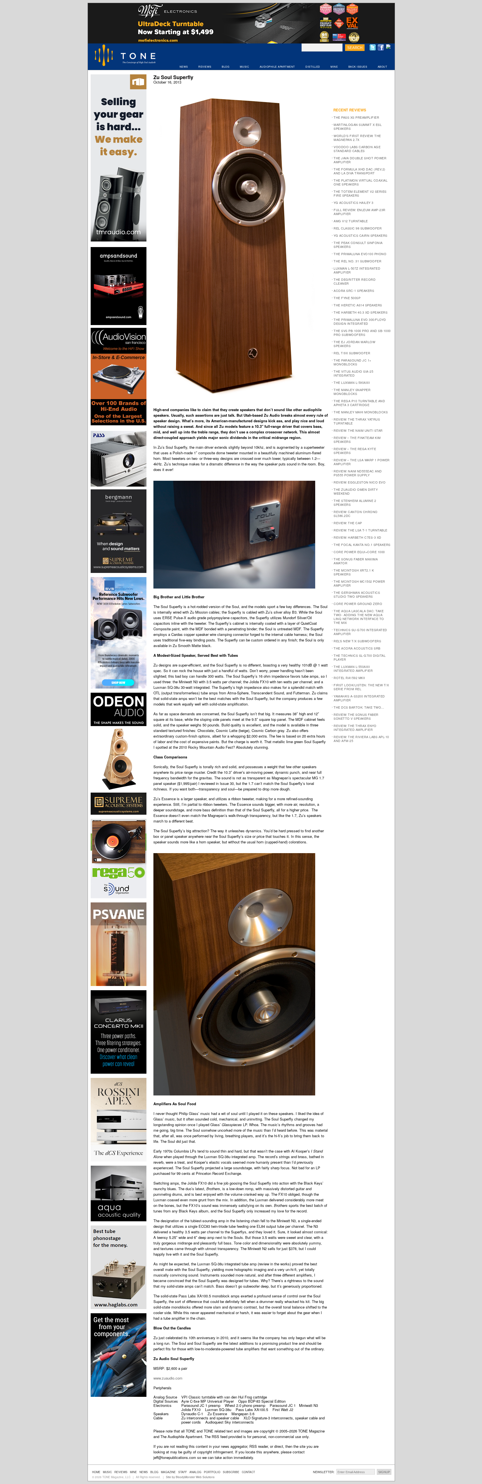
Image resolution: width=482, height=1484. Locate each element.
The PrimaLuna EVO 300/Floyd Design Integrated (360, 321)
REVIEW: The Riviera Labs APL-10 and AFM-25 (361, 738)
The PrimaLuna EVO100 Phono (360, 254)
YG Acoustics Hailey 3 (353, 202)
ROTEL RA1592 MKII (349, 677)
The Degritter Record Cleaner (354, 281)
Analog (195, 1472)
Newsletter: (323, 1472)
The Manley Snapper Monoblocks (352, 391)
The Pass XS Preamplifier (356, 117)
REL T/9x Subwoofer (352, 353)
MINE (334, 67)
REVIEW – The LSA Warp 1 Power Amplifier (362, 462)
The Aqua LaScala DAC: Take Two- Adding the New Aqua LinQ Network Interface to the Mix (359, 617)
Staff (182, 1472)
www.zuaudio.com (167, 1378)
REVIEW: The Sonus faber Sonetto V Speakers (356, 716)
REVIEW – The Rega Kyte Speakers (355, 450)
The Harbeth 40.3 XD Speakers (360, 312)
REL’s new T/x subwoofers (357, 641)
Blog (154, 1472)
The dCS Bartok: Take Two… (359, 707)
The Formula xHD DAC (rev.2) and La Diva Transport (359, 171)
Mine (133, 1472)
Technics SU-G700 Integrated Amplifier (360, 632)
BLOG (225, 67)
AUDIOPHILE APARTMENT (277, 67)
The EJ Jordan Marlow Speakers (354, 344)
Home (96, 1472)
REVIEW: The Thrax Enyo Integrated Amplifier (355, 727)
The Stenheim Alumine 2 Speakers (355, 502)
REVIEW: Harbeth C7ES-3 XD (357, 537)
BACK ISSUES (357, 67)
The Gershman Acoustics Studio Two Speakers (357, 594)
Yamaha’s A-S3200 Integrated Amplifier (359, 698)
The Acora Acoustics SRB (357, 648)
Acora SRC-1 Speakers (354, 290)
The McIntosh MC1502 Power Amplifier (359, 583)
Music (107, 1472)
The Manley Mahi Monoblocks (361, 412)
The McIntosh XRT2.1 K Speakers (354, 572)
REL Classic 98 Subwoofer (358, 228)
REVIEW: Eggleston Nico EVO (359, 482)
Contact (248, 1472)
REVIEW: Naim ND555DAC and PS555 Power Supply (358, 473)
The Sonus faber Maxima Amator (356, 561)
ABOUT (382, 67)
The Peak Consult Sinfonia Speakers (358, 244)
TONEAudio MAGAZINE (125, 56)
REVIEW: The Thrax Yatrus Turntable (357, 421)
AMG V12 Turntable (351, 221)
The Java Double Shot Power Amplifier (360, 160)
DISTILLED (312, 67)
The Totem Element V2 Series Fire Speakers (360, 193)
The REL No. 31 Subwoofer (357, 261)
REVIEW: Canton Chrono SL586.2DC (356, 513)
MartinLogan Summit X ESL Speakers (358, 126)
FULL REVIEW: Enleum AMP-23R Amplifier (359, 212)
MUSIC (244, 67)
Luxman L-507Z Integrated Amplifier (357, 270)
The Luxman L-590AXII (352, 382)
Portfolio (212, 1472)
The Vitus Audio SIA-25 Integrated (353, 373)
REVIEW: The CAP (348, 523)
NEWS (184, 67)
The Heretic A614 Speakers (358, 305)
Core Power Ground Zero (358, 603)
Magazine (168, 1472)
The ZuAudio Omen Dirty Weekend (356, 491)
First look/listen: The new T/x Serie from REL (361, 687)
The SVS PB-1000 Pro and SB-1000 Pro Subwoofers (362, 332)
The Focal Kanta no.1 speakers (362, 544)
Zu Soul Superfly (173, 77)
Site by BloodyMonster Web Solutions (190, 1477)
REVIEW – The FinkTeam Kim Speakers (357, 439)
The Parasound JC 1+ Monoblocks (352, 362)
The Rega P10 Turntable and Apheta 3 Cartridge (359, 403)
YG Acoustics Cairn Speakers (360, 235)
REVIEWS (204, 67)
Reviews (120, 1472)
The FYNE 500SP (347, 298)
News (143, 1472)
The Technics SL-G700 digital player (359, 657)
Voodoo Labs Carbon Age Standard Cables (357, 149)
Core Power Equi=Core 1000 (359, 552)
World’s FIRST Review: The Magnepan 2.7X (357, 137)
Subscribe (231, 1472)
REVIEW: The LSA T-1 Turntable (360, 530)
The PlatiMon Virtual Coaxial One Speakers (360, 182)
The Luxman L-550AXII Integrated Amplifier (353, 668)
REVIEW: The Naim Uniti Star (358, 430)
